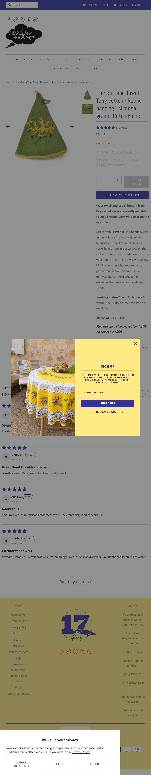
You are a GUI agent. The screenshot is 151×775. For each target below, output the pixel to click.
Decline (94, 764)
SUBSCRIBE (107, 403)
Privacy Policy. (81, 752)
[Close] (135, 343)
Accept (58, 764)
